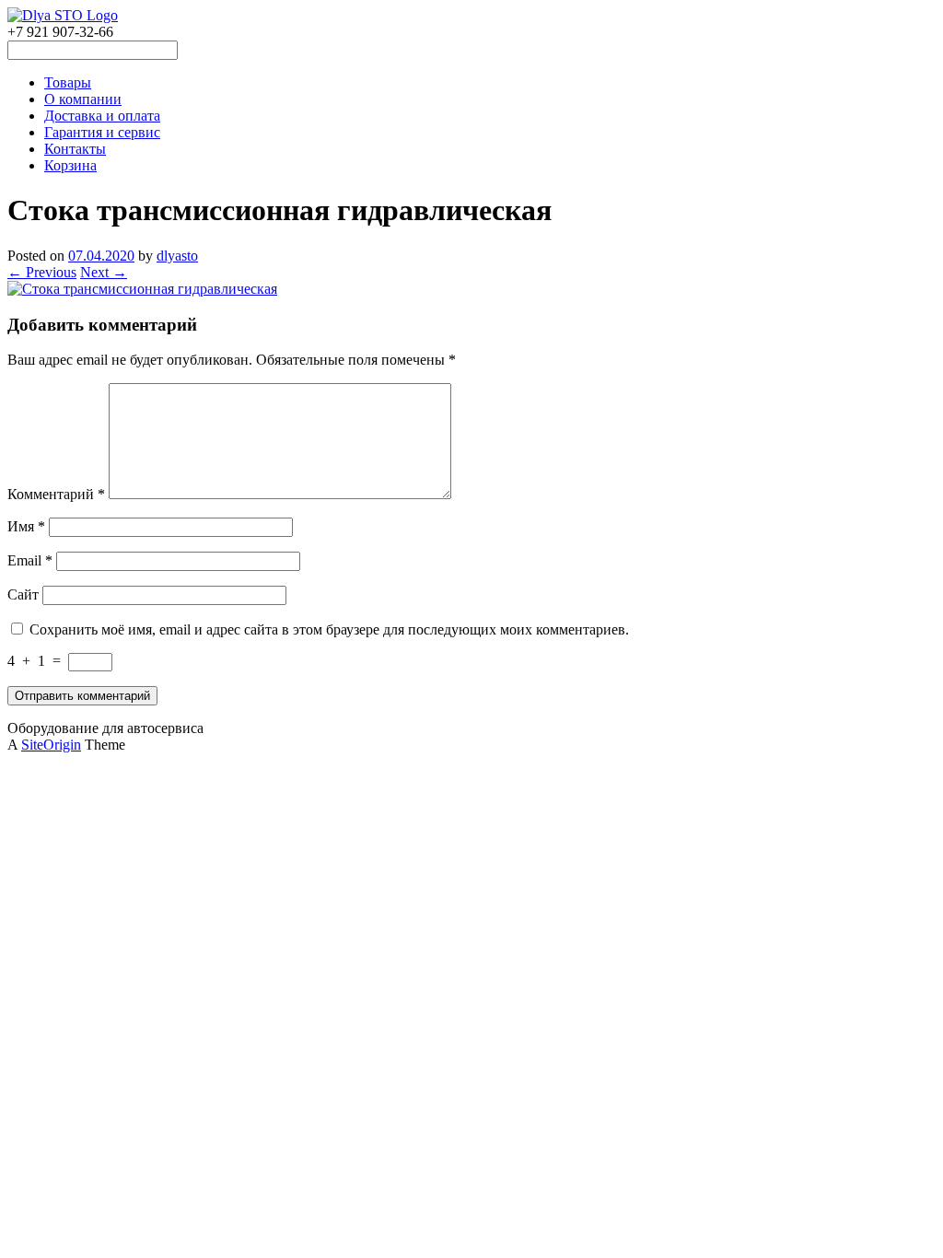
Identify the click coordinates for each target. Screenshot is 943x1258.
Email (29, 560)
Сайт (23, 594)
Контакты (75, 149)
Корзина (70, 165)
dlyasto (177, 255)
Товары (67, 82)
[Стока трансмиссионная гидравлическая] (142, 289)
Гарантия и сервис (102, 132)
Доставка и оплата (102, 115)
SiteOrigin (51, 744)
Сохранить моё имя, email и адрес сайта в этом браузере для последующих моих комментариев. (329, 629)
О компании (83, 99)
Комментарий (56, 494)
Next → (103, 272)
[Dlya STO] (62, 15)
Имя (26, 526)
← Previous (41, 272)
